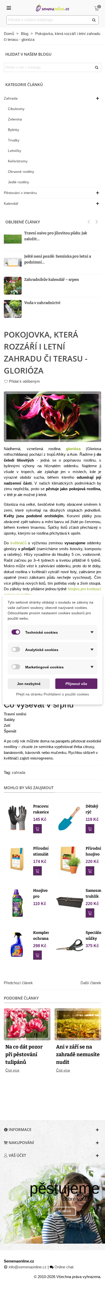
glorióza (73, 449)
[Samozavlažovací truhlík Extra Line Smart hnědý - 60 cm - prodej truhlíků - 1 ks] (69, 902)
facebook (64, 1211)
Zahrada (11, 98)
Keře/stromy (18, 161)
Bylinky (13, 130)
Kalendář (11, 203)
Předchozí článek (18, 983)
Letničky (14, 151)
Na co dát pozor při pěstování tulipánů (24, 1054)
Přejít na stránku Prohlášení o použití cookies (52, 694)
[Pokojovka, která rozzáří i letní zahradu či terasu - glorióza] (52, 416)
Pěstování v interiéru (20, 193)
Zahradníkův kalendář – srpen (51, 279)
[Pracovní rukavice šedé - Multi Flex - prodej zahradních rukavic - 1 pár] (17, 818)
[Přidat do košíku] (37, 828)
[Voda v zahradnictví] (13, 309)
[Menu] (9, 8)
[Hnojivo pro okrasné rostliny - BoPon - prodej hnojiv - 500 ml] (17, 902)
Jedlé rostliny (18, 182)
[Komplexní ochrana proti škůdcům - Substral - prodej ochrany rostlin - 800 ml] (17, 945)
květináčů (18, 543)
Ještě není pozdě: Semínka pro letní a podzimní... (57, 259)
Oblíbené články (22, 221)
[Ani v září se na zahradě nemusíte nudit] (78, 1024)
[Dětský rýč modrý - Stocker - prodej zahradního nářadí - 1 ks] (69, 818)
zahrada (18, 772)
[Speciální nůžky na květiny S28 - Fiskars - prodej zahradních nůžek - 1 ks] (69, 945)
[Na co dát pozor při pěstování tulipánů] (27, 1024)
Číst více (12, 1070)
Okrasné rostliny (21, 172)
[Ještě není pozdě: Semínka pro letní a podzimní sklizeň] (13, 262)
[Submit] (94, 20)
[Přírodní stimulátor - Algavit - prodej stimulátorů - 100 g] (17, 859)
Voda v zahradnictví (42, 302)
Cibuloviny (16, 109)
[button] (89, 222)
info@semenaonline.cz (28, 1267)
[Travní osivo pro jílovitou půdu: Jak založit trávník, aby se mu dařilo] (13, 239)
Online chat (64, 1267)
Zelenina (15, 119)
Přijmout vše (76, 684)
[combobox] (48, 20)
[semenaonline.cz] (52, 7)
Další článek (91, 983)
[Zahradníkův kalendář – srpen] (13, 286)
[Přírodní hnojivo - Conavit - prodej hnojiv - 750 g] (69, 860)
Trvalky (13, 140)
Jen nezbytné (29, 684)
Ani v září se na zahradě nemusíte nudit (78, 1054)
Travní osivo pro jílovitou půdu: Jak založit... (55, 236)
